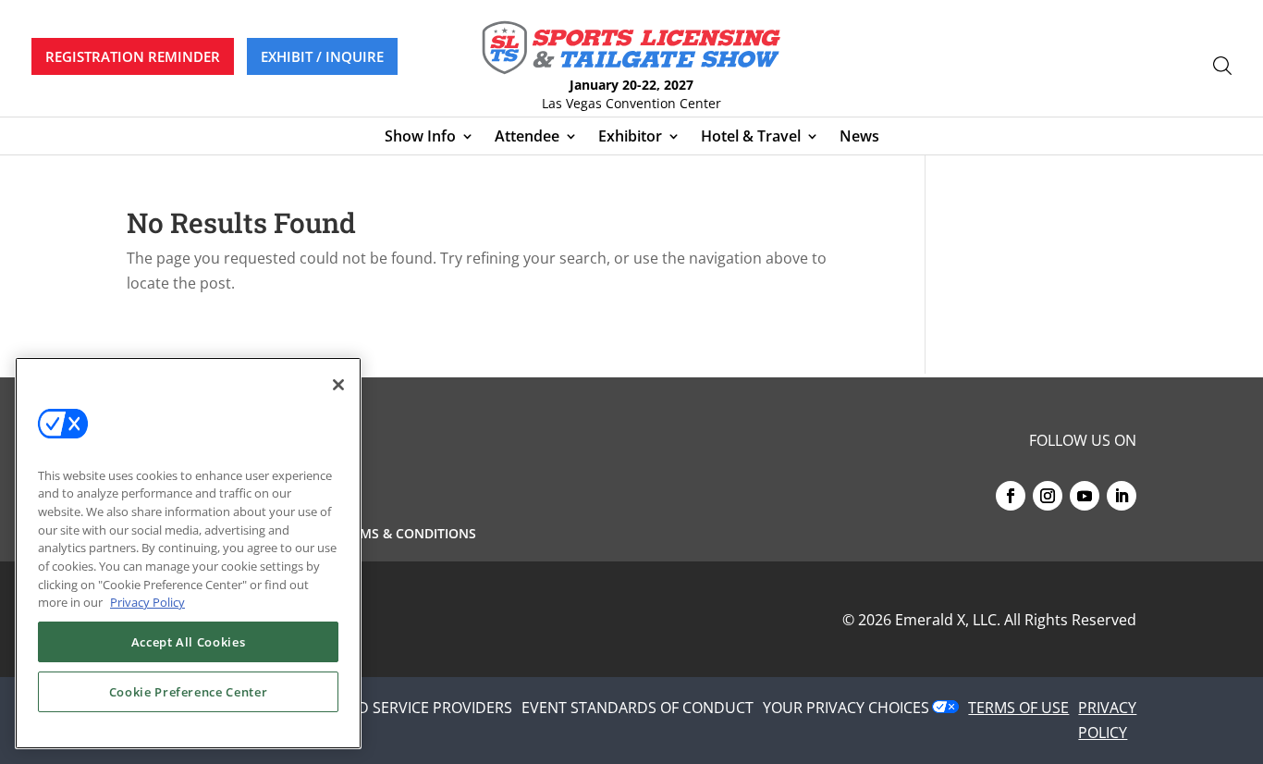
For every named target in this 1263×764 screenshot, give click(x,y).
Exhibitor (630, 137)
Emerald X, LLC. (947, 620)
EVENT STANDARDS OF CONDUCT (637, 707)
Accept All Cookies (188, 642)
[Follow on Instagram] (1047, 496)
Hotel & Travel (751, 137)
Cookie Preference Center (188, 692)
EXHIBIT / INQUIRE (322, 56)
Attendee (527, 137)
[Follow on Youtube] (1084, 496)
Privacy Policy (147, 602)
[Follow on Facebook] (1010, 496)
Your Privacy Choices (846, 707)
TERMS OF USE (1018, 707)
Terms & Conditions (406, 534)
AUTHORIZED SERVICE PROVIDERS (394, 707)
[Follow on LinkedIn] (1121, 496)
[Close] (338, 384)
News (859, 137)
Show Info (420, 137)
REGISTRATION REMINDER (132, 56)
